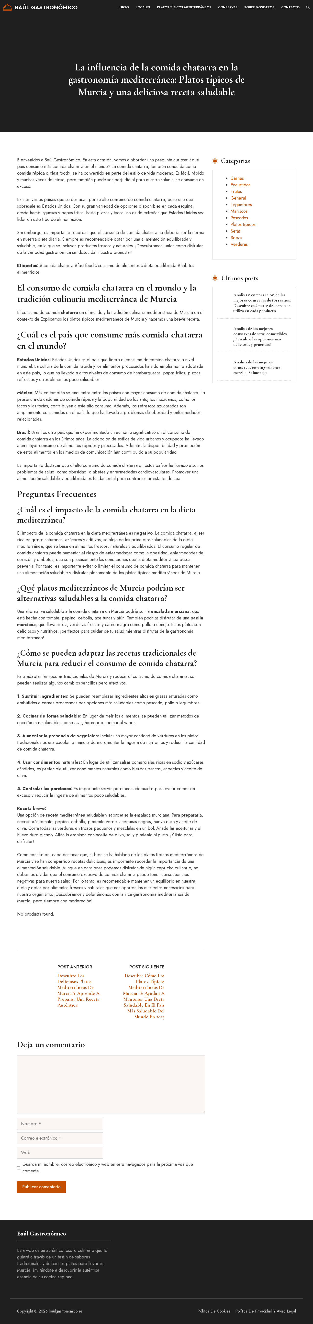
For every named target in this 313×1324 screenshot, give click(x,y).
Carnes (237, 178)
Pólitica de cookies (214, 1311)
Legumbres (241, 205)
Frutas (236, 191)
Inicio (124, 7)
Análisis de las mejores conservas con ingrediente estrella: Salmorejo (256, 367)
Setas (236, 231)
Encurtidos (240, 185)
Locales (143, 7)
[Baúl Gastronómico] (7, 7)
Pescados (239, 218)
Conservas (227, 7)
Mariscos (239, 211)
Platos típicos (243, 224)
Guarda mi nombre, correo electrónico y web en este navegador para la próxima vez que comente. (107, 1167)
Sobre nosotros (259, 7)
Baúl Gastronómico (46, 7)
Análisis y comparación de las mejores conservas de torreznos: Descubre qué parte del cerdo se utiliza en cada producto (262, 302)
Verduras (239, 244)
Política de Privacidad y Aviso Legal (265, 1311)
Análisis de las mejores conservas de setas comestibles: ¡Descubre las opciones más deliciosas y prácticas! (260, 336)
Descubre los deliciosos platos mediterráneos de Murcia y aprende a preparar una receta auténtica (78, 990)
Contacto (290, 7)
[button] (308, 7)
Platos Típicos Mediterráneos (184, 7)
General (238, 198)
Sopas (236, 238)
